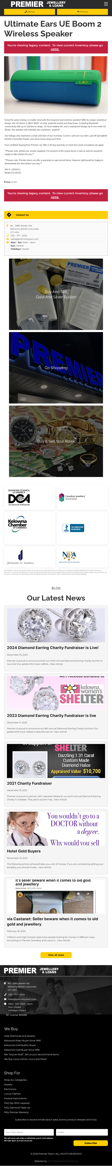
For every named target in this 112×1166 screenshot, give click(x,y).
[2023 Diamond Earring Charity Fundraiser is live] (56, 693)
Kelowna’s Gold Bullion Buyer (20, 1045)
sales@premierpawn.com (25, 239)
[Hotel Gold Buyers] (56, 829)
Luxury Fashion (12, 1094)
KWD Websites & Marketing (62, 1161)
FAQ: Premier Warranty (16, 1112)
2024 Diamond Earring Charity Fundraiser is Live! (53, 647)
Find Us (83, 11)
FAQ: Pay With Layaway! (17, 1103)
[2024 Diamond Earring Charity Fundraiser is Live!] (56, 625)
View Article (56, 664)
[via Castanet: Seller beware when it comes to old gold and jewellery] (56, 897)
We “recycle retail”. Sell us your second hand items (31, 1054)
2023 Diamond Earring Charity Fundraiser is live (51, 715)
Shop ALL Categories (15, 1080)
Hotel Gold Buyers (24, 851)
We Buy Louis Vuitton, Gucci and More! (25, 1059)
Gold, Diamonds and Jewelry (19, 1036)
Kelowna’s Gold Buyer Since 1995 (22, 1050)
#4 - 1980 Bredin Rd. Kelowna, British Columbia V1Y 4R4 (24, 229)
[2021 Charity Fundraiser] (56, 761)
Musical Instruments (15, 1098)
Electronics (10, 1089)
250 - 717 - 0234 (19, 235)
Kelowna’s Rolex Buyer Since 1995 (22, 1040)
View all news (56, 955)
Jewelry (8, 1084)
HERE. (55, 49)
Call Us (31, 11)
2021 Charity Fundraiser (29, 783)
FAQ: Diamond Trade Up (17, 1107)
